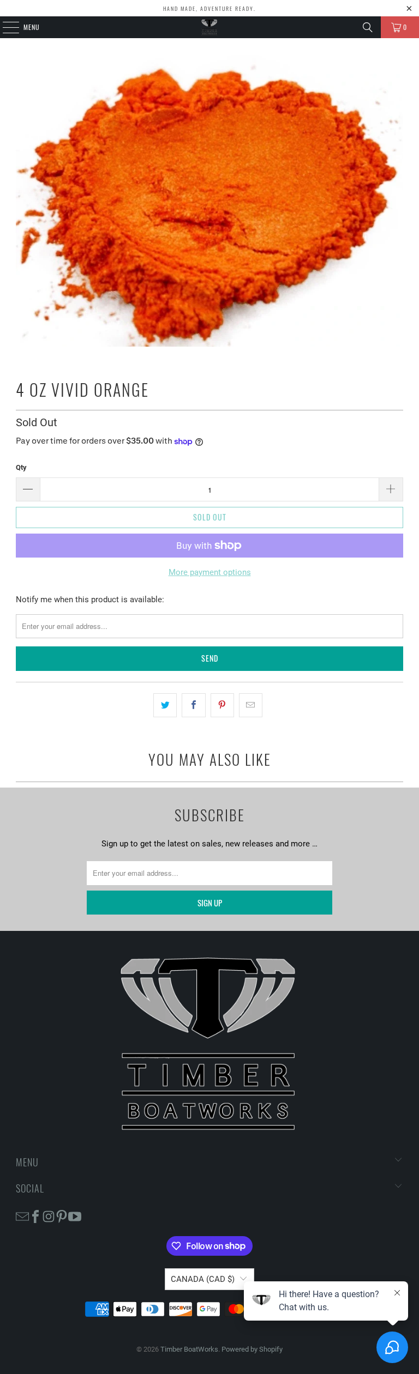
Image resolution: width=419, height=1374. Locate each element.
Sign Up (209, 903)
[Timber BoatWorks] (209, 27)
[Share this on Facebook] (193, 705)
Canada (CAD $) (203, 1279)
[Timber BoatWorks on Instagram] (48, 1216)
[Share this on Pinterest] (222, 705)
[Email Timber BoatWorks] (22, 1216)
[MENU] (5, 27)
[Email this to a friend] (250, 705)
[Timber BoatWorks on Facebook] (35, 1216)
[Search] (367, 27)
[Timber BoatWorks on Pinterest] (61, 1216)
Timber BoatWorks (189, 1349)
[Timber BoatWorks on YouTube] (74, 1216)
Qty (21, 467)
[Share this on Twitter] (165, 705)
